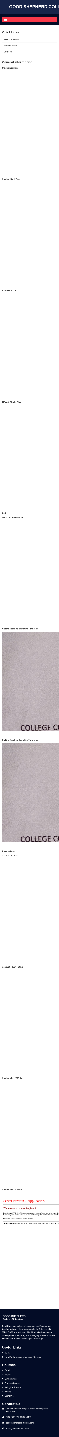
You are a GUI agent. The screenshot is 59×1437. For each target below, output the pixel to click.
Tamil (7, 1370)
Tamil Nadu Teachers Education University (23, 1357)
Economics (9, 1396)
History (8, 1391)
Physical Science (12, 1383)
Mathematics (11, 1379)
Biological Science (13, 1387)
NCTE (7, 1353)
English (8, 1374)
